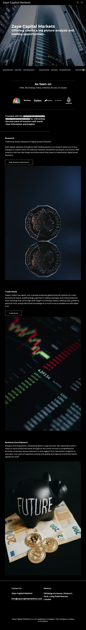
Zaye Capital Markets (16, 2)
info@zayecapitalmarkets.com (27, 599)
